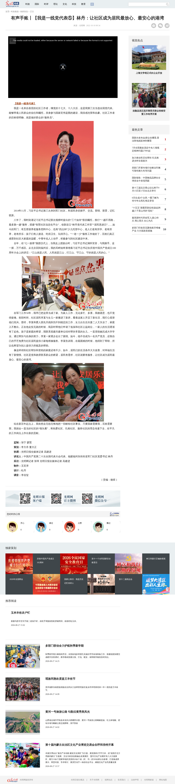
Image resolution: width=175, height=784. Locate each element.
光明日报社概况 (77, 780)
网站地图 (163, 780)
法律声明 (135, 780)
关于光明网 (94, 780)
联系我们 (122, 780)
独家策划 (24, 12)
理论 (55, 4)
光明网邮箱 (149, 780)
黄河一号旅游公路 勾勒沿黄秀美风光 (67, 711)
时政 (27, 4)
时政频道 (15, 12)
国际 (37, 4)
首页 (7, 12)
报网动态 (108, 780)
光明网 (82, 26)
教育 (83, 4)
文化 (65, 4)
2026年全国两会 (16, 579)
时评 (46, 4)
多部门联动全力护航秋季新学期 (64, 645)
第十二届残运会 (125, 579)
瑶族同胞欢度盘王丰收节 (60, 678)
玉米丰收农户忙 (20, 612)
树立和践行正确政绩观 (155, 559)
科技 (74, 4)
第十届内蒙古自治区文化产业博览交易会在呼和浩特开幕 (79, 744)
